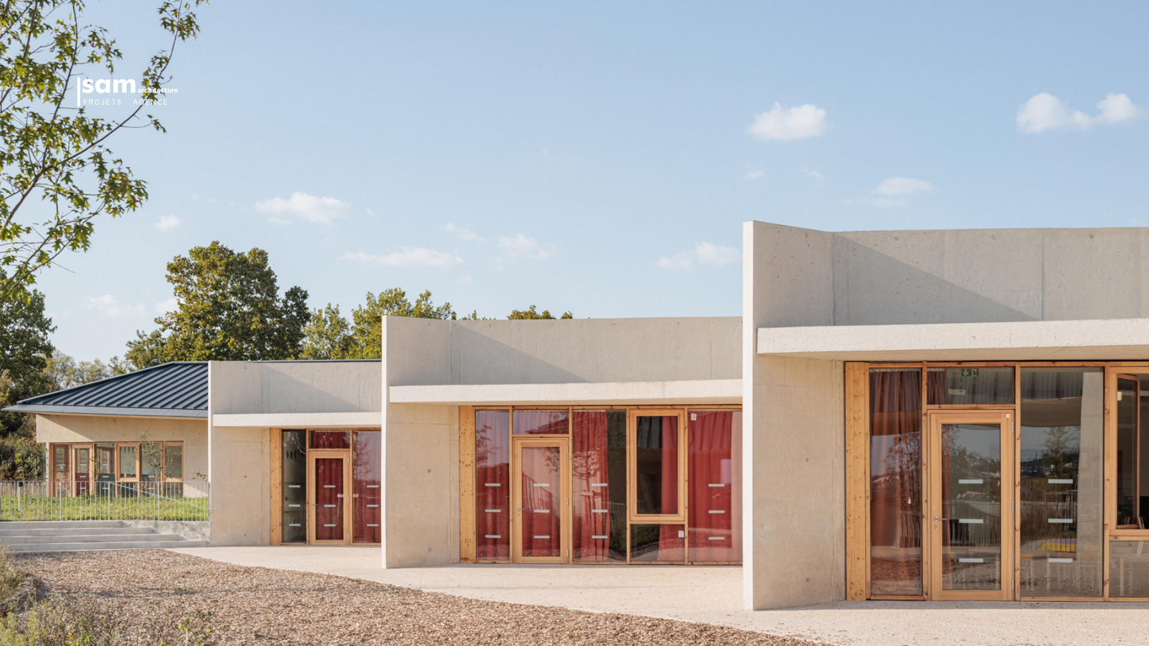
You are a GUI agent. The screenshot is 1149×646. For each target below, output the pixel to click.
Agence (151, 102)
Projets (103, 102)
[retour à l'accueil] (129, 86)
